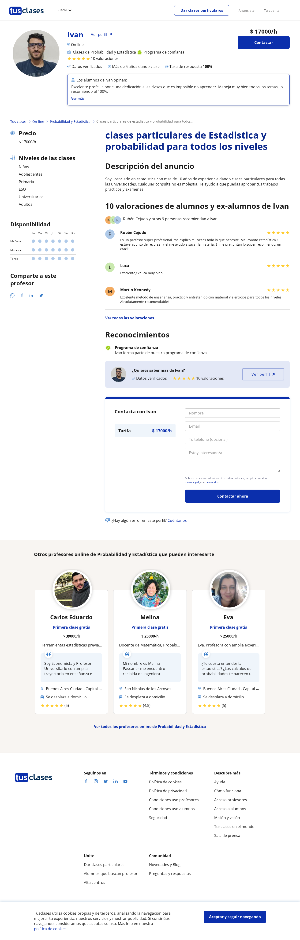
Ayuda (219, 782)
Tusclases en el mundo (234, 826)
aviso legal (192, 482)
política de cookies (50, 928)
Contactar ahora (232, 496)
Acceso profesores (230, 799)
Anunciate (247, 10)
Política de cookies (165, 782)
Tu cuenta (272, 10)
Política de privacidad (168, 790)
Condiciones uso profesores (174, 799)
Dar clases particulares (201, 10)
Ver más (77, 98)
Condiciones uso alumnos (172, 808)
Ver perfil (260, 374)
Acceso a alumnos (230, 808)
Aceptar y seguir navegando (235, 916)
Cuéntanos (177, 520)
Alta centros (94, 882)
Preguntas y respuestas (170, 873)
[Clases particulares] (26, 17)
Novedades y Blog (164, 864)
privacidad (212, 482)
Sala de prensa (227, 835)
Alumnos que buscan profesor (111, 873)
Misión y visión (227, 817)
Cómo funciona (227, 790)
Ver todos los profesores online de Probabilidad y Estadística (150, 726)
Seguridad (158, 817)
